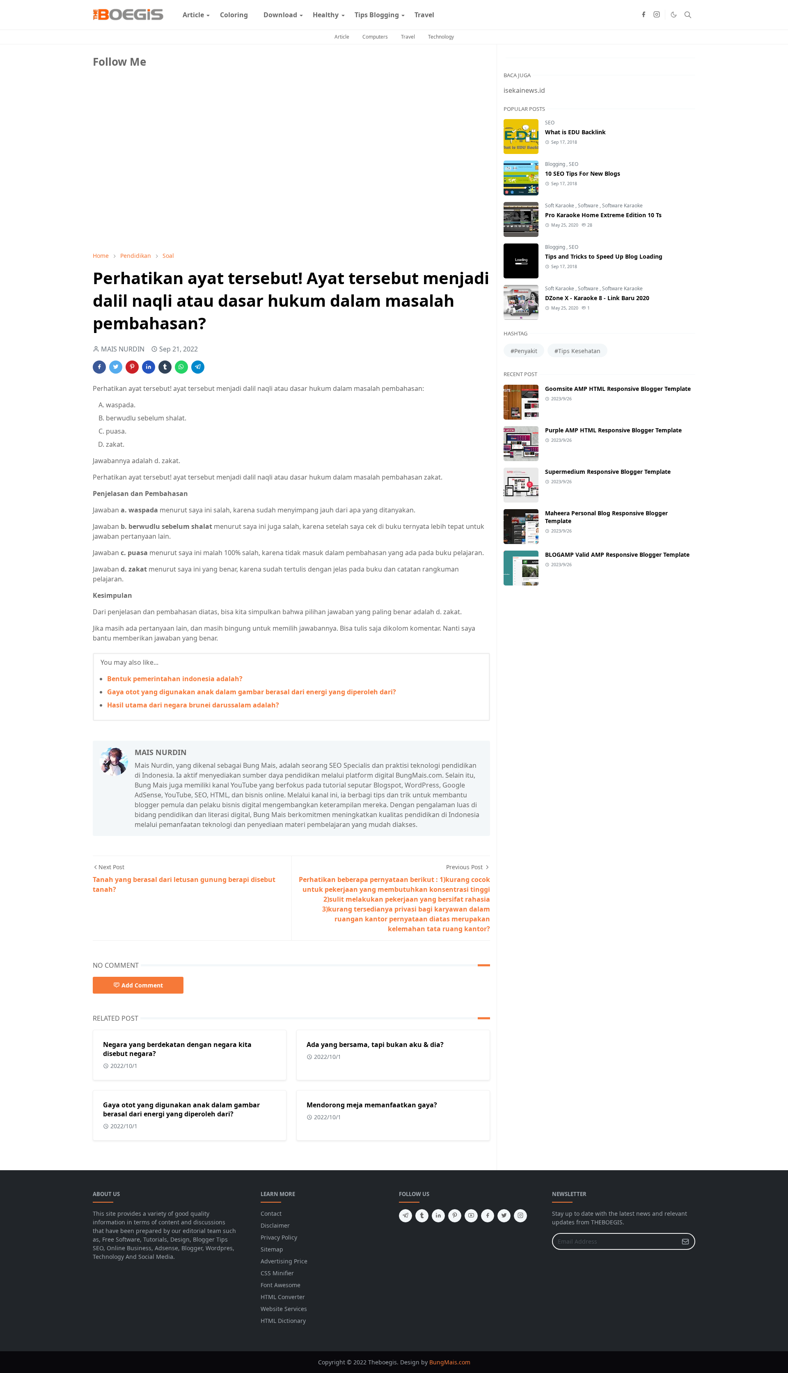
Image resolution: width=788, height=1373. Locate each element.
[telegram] (405, 1215)
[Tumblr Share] (165, 367)
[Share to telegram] (197, 367)
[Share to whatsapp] (181, 367)
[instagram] (656, 15)
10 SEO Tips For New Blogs (582, 173)
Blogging (555, 164)
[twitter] (504, 1215)
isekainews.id (524, 90)
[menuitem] (193, 15)
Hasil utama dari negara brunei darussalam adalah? (193, 704)
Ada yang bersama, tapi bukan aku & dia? (375, 1044)
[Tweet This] (115, 367)
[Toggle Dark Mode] (673, 14)
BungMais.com (449, 1362)
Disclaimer (275, 1225)
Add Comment (142, 985)
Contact (271, 1213)
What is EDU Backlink (575, 132)
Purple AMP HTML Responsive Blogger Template (613, 430)
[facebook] (643, 15)
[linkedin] (438, 1215)
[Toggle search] (687, 14)
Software (589, 205)
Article (341, 36)
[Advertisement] (154, 187)
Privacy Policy (279, 1237)
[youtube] (471, 1215)
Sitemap (272, 1249)
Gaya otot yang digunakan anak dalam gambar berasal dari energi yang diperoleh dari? (251, 691)
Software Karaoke (622, 205)
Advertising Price (284, 1261)
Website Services (284, 1309)
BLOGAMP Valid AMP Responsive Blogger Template (617, 554)
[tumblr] (421, 1215)
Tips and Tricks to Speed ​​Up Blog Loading (603, 256)
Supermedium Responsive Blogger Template (608, 471)
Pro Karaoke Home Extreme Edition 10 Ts (603, 215)
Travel (408, 36)
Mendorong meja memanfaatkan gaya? (372, 1104)
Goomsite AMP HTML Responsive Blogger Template (618, 389)
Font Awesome (280, 1285)
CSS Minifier (277, 1273)
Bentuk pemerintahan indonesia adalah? (175, 678)
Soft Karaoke (560, 205)
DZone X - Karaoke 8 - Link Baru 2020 (597, 298)
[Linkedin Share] (148, 367)
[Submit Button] (685, 1241)
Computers (375, 36)
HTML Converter (283, 1297)
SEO (549, 122)
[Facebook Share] (99, 367)
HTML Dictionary (283, 1321)
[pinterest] (454, 1215)
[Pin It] (132, 367)
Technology (441, 36)
